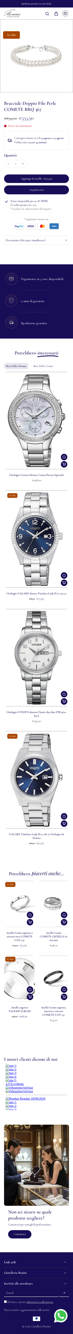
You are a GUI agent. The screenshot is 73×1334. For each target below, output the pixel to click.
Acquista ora (36, 189)
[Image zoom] (36, 55)
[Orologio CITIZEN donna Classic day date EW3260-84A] (36, 657)
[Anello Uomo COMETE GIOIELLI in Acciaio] (53, 904)
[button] (36, 178)
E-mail (9, 1293)
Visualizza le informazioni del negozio (31, 209)
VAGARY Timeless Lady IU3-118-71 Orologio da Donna (36, 836)
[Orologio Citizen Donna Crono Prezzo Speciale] (36, 420)
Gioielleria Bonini (40, 1326)
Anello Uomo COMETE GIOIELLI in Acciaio (53, 936)
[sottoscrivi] (64, 1293)
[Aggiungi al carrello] (64, 464)
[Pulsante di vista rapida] (64, 457)
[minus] (8, 163)
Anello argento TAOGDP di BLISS (20, 1009)
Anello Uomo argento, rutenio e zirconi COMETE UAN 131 (53, 1011)
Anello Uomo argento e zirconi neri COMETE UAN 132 (19, 936)
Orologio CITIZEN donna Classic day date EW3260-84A (36, 714)
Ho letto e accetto (30, 1302)
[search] (47, 13)
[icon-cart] (56, 13)
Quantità (10, 155)
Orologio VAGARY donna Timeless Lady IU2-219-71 (36, 593)
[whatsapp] (61, 1316)
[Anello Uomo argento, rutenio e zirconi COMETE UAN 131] (53, 978)
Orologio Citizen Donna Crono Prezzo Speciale (36, 475)
